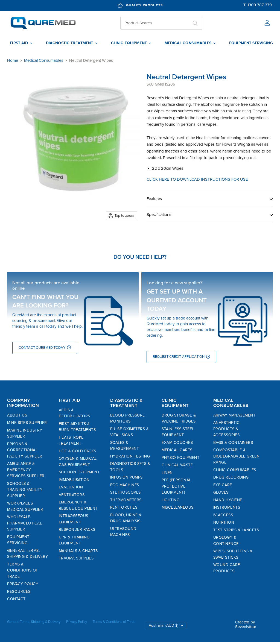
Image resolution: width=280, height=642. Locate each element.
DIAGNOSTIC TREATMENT (70, 43)
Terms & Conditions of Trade (22, 570)
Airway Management (234, 415)
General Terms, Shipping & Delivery (33, 622)
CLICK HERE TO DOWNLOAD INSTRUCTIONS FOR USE (197, 179)
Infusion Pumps (126, 477)
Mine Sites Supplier (27, 422)
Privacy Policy (22, 584)
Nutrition (223, 522)
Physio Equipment (180, 457)
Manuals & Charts (78, 551)
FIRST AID (19, 43)
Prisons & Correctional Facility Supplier (24, 450)
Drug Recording (231, 477)
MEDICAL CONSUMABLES (188, 43)
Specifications (159, 214)
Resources (19, 591)
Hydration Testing (130, 456)
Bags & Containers (233, 442)
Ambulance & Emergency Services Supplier (26, 469)
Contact (16, 599)
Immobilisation (74, 479)
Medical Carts (177, 450)
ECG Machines (124, 485)
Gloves (221, 492)
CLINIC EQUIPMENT (129, 43)
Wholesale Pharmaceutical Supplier (24, 523)
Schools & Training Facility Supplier (25, 489)
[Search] (195, 23)
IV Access (223, 515)
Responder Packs (77, 529)
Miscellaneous (178, 507)
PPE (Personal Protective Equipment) (176, 486)
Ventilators (72, 495)
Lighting (170, 500)
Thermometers (126, 500)
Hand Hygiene (227, 500)
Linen (167, 472)
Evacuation (71, 487)
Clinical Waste (177, 465)
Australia (163, 625)
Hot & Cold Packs (77, 451)
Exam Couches (177, 442)
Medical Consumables (43, 60)
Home (12, 60)
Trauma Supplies (76, 558)
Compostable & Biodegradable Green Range (236, 456)
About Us (17, 415)
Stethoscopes (125, 492)
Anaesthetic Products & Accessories (226, 428)
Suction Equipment (79, 472)
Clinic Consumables (234, 470)
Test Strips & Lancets (236, 530)
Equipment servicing (251, 43)
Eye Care (222, 485)
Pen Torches (124, 507)
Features (154, 198)
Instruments (226, 507)
